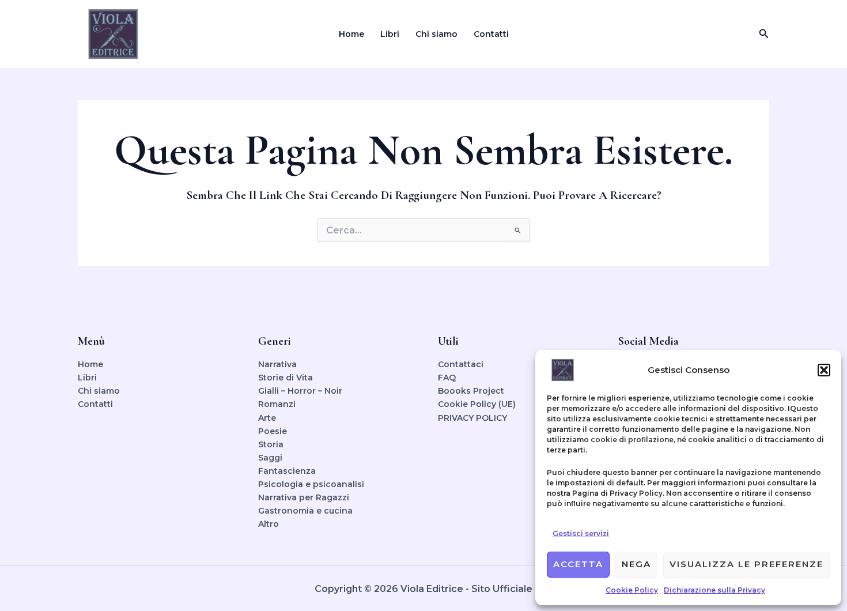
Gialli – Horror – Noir (300, 391)
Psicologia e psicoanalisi (311, 484)
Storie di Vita (285, 377)
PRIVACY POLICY (472, 418)
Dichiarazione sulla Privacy (714, 590)
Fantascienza (287, 471)
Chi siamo (436, 34)
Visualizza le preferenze (746, 564)
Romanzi (277, 404)
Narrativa (277, 364)
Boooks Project (471, 391)
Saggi (270, 457)
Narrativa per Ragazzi (303, 497)
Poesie (272, 431)
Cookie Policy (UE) (477, 404)
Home (351, 34)
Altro (268, 524)
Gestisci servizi (581, 533)
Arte (267, 418)
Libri (389, 34)
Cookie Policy (632, 590)
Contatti (491, 34)
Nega (636, 564)
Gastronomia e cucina (305, 511)
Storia (270, 444)
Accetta (578, 564)
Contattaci (460, 364)
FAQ (447, 377)
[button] (824, 370)
